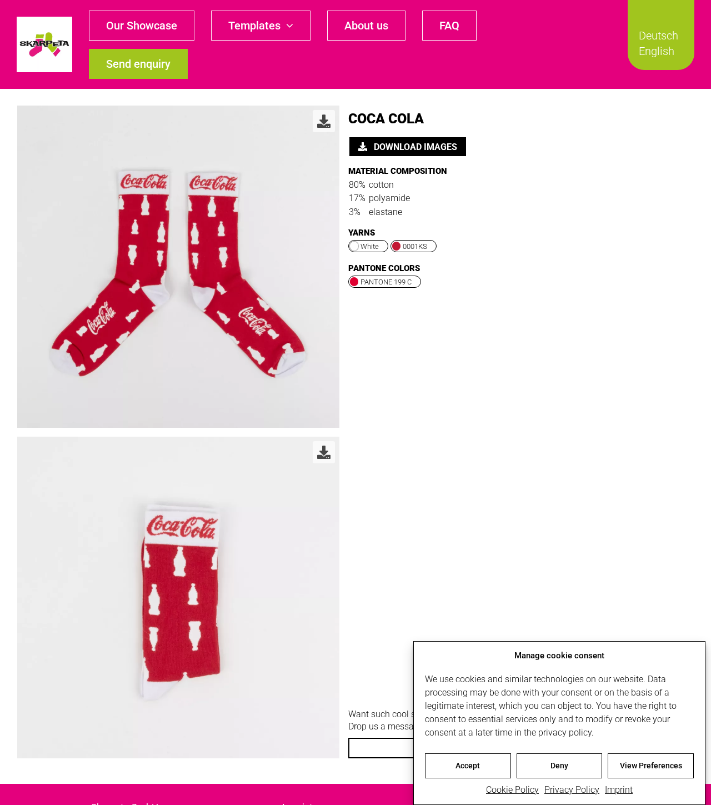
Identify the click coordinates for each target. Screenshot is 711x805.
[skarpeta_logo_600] (44, 21)
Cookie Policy (512, 789)
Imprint (619, 789)
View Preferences (651, 765)
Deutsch (658, 35)
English (656, 51)
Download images (414, 147)
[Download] (324, 121)
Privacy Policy (571, 789)
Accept (467, 765)
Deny (559, 765)
